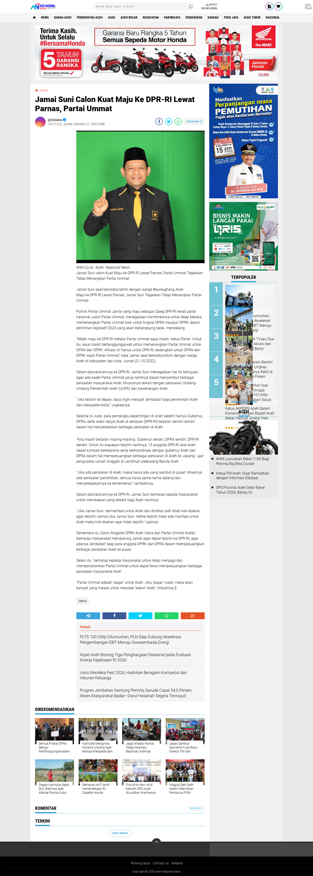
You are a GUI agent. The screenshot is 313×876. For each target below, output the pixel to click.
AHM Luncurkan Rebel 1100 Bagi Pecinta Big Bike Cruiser (242, 461)
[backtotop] (156, 842)
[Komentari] (193, 615)
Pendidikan (194, 17)
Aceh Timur (252, 17)
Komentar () (194, 121)
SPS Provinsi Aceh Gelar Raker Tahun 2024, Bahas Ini (240, 490)
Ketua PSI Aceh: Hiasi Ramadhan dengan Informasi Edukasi (242, 475)
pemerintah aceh (90, 17)
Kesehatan (151, 17)
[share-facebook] (159, 121)
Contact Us (161, 863)
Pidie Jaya (231, 17)
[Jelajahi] (307, 6)
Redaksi (177, 863)
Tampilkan (195, 808)
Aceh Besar (129, 17)
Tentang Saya (140, 863)
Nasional (273, 17)
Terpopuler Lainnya (243, 402)
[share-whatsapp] (178, 121)
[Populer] (278, 6)
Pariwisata (172, 17)
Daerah (213, 17)
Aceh (111, 17)
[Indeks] (269, 6)
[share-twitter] (168, 121)
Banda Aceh (62, 17)
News (45, 17)
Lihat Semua (120, 833)
